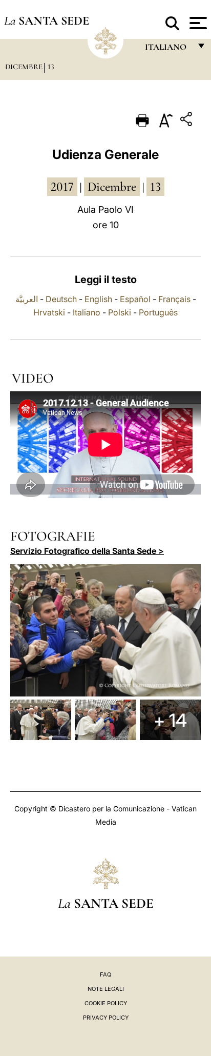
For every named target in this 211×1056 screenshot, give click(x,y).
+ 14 (170, 720)
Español (135, 299)
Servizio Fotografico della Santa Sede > (87, 551)
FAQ (105, 974)
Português (158, 312)
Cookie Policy (106, 1003)
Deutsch (61, 299)
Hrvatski (49, 312)
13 (51, 66)
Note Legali (106, 988)
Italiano (86, 312)
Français (174, 299)
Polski (119, 312)
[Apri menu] (197, 23)
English (98, 299)
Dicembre (24, 66)
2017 (62, 186)
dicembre (112, 186)
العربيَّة (26, 299)
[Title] (187, 121)
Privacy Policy (106, 1017)
